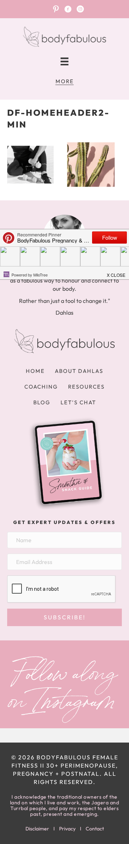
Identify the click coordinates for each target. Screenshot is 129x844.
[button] (64, 617)
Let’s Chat (78, 402)
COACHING (41, 386)
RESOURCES (86, 386)
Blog (42, 402)
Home (35, 371)
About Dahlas (79, 371)
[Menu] (64, 62)
